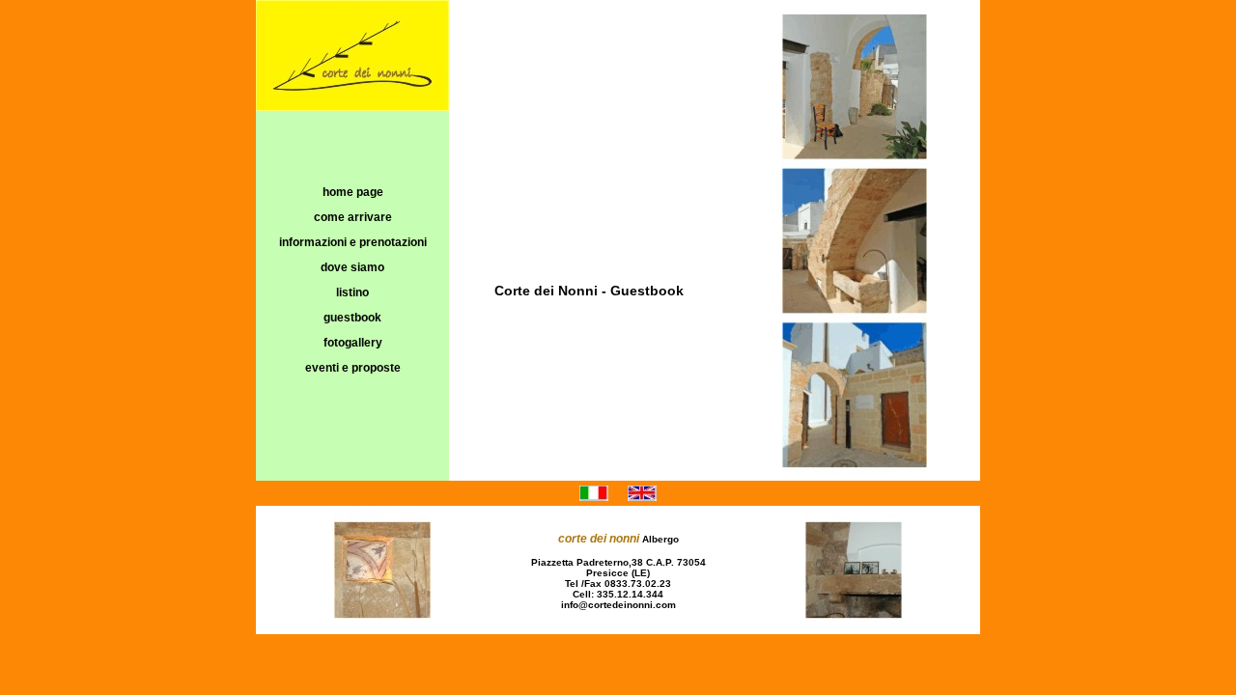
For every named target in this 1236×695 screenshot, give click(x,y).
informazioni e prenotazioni (353, 242)
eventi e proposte (353, 368)
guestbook (352, 317)
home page (353, 192)
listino (352, 292)
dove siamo (352, 267)
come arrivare (353, 217)
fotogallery (352, 342)
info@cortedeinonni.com (618, 604)
